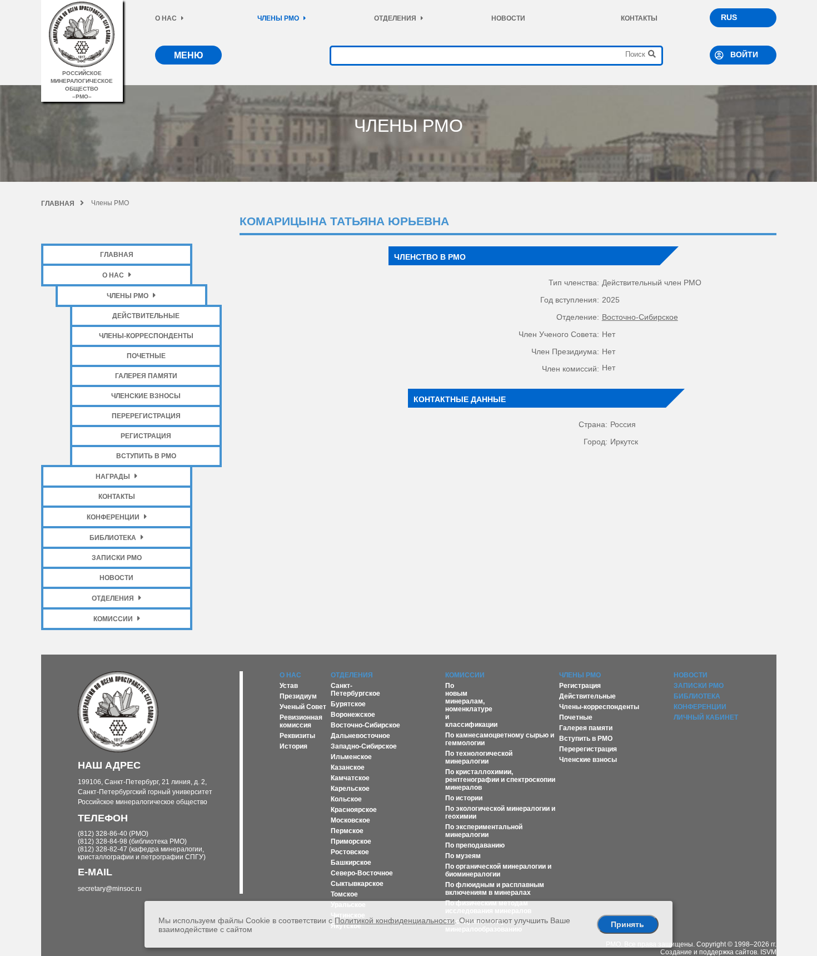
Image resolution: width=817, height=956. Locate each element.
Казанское (348, 767)
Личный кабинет (706, 717)
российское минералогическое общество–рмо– (82, 85)
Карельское (350, 788)
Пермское (347, 831)
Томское (344, 894)
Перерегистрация (146, 416)
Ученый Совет (303, 707)
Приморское (351, 841)
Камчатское (350, 778)
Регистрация (146, 436)
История (293, 746)
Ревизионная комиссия (301, 721)
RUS (729, 17)
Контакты (639, 18)
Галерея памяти (146, 376)
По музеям (463, 856)
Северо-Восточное (362, 873)
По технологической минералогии (478, 757)
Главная (57, 203)
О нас (166, 18)
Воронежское (353, 715)
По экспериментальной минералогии (483, 831)
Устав (289, 686)
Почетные (146, 356)
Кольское (346, 799)
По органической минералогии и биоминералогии (498, 870)
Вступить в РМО (146, 456)
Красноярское (354, 810)
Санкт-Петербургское (355, 689)
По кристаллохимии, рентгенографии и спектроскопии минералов (500, 779)
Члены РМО (278, 18)
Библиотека (112, 538)
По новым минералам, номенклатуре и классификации (471, 705)
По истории (463, 798)
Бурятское (348, 704)
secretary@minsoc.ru (110, 889)
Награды (113, 477)
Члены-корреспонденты (146, 336)
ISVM (768, 952)
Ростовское (350, 852)
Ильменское (351, 757)
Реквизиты (297, 736)
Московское (350, 820)
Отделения (395, 18)
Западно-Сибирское (364, 746)
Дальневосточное (360, 736)
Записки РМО (117, 558)
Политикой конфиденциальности (395, 920)
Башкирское (351, 862)
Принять (627, 924)
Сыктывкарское (357, 884)
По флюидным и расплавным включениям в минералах (494, 888)
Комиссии (113, 619)
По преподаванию (475, 845)
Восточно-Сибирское (640, 317)
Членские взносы (146, 396)
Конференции (113, 517)
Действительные (146, 316)
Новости (508, 18)
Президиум (298, 696)
